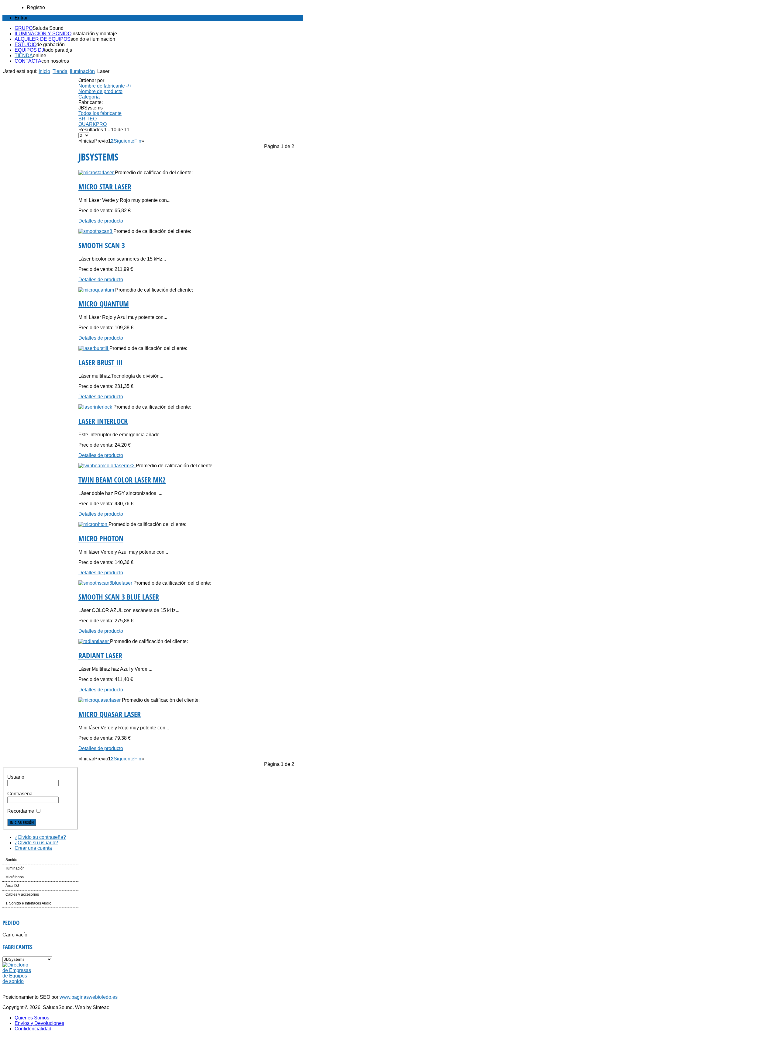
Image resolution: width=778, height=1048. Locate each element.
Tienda (24, 55)
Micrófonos (14, 877)
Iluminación (82, 71)
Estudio (25, 44)
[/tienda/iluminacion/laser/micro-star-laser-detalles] (96, 172)
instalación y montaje (94, 33)
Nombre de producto (100, 91)
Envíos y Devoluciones (39, 1023)
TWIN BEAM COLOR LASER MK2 (122, 480)
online (39, 55)
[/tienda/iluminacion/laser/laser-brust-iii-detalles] (93, 348)
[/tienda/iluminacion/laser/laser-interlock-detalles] (95, 407)
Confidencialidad (33, 1028)
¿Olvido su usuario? (36, 842)
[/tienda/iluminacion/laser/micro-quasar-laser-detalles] (100, 700)
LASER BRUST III (100, 362)
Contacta (28, 61)
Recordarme (20, 811)
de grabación (50, 44)
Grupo (24, 28)
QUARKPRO (92, 124)
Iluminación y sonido (43, 33)
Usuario (15, 777)
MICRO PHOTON (100, 538)
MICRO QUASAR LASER (109, 714)
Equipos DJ (29, 50)
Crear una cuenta (33, 848)
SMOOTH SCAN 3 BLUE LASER (118, 597)
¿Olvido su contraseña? (40, 837)
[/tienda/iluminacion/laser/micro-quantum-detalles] (96, 289)
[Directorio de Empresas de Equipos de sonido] (17, 981)
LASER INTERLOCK (103, 421)
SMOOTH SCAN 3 (101, 245)
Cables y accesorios (22, 894)
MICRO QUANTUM (103, 304)
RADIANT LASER (100, 655)
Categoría (89, 96)
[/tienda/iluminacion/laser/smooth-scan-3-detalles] (95, 231)
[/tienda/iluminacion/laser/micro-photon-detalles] (93, 524)
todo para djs (58, 50)
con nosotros (55, 61)
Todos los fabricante (100, 113)
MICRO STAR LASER (104, 187)
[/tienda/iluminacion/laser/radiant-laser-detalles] (94, 641)
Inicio (44, 71)
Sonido (11, 860)
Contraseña (20, 793)
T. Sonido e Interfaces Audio (28, 903)
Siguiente (124, 141)
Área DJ (12, 886)
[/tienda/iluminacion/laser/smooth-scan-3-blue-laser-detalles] (105, 583)
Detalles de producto (100, 220)
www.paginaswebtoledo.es (89, 997)
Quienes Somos (32, 1017)
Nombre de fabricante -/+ (105, 85)
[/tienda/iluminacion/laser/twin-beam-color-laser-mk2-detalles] (107, 465)
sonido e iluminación (93, 39)
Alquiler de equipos (43, 39)
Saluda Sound (48, 28)
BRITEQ (87, 118)
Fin (137, 141)
